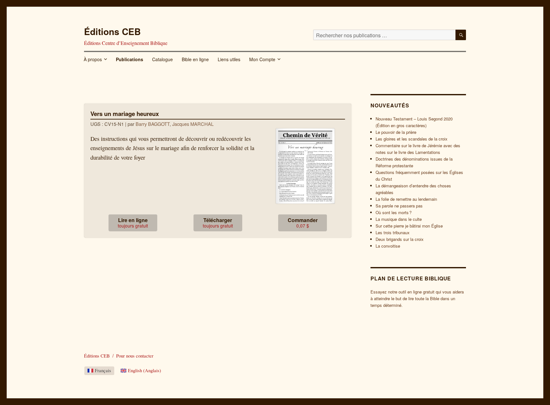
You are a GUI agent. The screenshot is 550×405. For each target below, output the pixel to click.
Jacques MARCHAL (193, 123)
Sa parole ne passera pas (399, 206)
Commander (303, 222)
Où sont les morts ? (394, 212)
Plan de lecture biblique (410, 278)
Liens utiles (229, 59)
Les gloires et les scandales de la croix (412, 139)
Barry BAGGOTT (153, 123)
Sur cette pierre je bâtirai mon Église (409, 226)
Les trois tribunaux (393, 232)
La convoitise (388, 246)
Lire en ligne (133, 222)
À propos (93, 59)
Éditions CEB (112, 31)
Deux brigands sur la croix (400, 239)
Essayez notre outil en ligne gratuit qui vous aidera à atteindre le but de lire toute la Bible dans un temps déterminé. (417, 298)
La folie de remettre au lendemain (406, 199)
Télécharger (218, 222)
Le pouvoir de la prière (396, 132)
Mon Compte (262, 59)
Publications (129, 59)
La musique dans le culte (399, 219)
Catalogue (162, 59)
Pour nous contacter (134, 356)
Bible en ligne (195, 59)
